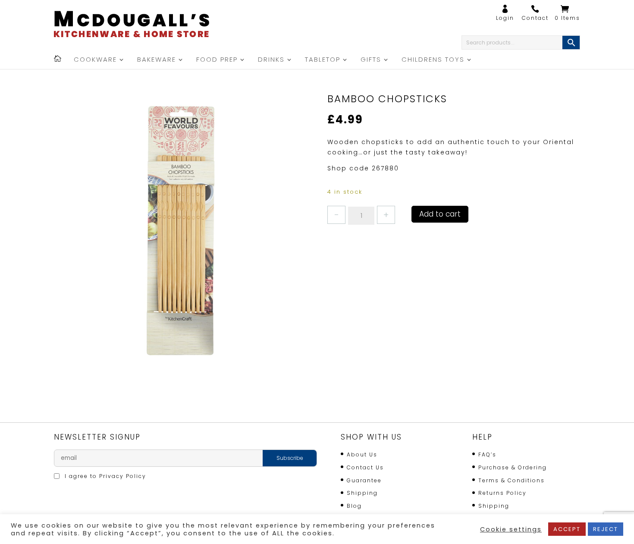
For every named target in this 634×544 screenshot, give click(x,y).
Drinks (271, 60)
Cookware (95, 60)
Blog (354, 505)
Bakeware (156, 60)
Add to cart (440, 214)
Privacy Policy (122, 476)
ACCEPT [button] (567, 529)
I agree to (104, 476)
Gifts (371, 60)
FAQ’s (487, 454)
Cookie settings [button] (511, 529)
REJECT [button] (605, 529)
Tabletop (322, 60)
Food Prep (217, 60)
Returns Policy (502, 493)
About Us (362, 454)
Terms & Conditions (511, 480)
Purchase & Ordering (512, 467)
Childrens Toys (433, 60)
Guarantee (364, 480)
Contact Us (365, 467)
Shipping (362, 493)
